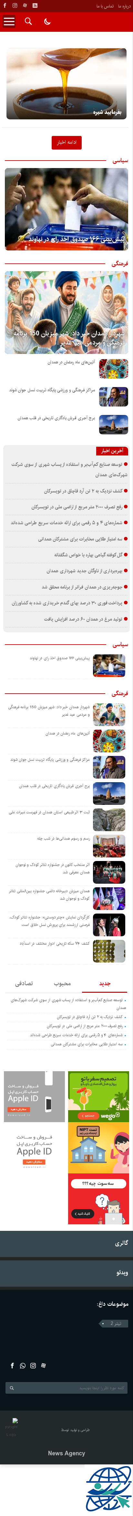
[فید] (34, 5)
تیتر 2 (116, 1324)
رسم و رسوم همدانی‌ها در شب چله (63, 838)
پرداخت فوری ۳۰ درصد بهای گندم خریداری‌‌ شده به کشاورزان (67, 603)
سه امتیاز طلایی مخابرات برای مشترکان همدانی (80, 539)
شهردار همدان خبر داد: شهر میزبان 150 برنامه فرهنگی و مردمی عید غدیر (69, 338)
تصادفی (24, 983)
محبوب (62, 983)
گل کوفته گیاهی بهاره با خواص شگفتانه (88, 555)
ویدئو (122, 1272)
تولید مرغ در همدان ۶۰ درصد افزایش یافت (83, 619)
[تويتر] (22, 1365)
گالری (121, 1243)
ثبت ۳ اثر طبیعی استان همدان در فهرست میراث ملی (49, 812)
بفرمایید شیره (107, 112)
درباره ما (124, 6)
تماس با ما (105, 6)
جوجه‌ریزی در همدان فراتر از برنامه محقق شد (82, 587)
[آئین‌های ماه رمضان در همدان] (113, 369)
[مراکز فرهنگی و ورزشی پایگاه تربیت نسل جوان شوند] (113, 396)
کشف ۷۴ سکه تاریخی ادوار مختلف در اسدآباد (55, 943)
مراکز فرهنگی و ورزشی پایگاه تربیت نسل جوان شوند (52, 390)
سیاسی (120, 160)
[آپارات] (24, 5)
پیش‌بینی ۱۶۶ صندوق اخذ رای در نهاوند (76, 239)
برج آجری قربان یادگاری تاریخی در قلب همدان (56, 418)
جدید (104, 983)
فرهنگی (120, 264)
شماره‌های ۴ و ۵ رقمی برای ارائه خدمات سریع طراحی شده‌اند (66, 523)
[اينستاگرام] (14, 5)
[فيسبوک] (4, 5)
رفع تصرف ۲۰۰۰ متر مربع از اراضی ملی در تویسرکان (76, 507)
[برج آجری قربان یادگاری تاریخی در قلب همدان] (113, 424)
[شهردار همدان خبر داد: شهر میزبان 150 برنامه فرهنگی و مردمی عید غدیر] (66, 312)
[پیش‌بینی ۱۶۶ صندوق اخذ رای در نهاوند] (66, 209)
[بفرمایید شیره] (66, 83)
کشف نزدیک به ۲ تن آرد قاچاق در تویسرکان (83, 491)
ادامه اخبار (67, 142)
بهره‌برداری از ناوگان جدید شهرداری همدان (84, 571)
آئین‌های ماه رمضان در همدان (71, 362)
